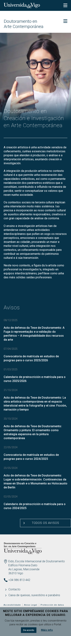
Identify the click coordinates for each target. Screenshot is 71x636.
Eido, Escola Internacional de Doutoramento (36, 561)
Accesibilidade (12, 605)
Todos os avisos (45, 523)
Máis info (47, 630)
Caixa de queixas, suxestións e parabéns (34, 595)
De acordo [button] (28, 630)
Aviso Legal (30, 605)
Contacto (14, 589)
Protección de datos (52, 605)
